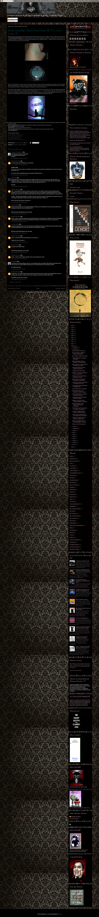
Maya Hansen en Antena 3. (78, 350)
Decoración (73, 475)
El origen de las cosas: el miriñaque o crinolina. (82, 637)
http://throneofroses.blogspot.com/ (15, 134)
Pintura (71, 532)
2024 (72, 325)
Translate (72, 196)
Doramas (72, 477)
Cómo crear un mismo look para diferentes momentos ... (80, 415)
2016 (72, 335)
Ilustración (72, 496)
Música (71, 527)
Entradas (11, 18)
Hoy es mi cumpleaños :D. (82, 618)
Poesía (71, 535)
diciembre (75, 347)
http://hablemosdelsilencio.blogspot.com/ (16, 139)
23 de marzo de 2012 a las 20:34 (18, 279)
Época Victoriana (74, 485)
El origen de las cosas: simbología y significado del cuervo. (83, 581)
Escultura (72, 487)
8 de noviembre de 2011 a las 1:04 (19, 233)
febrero (74, 442)
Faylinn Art (14, 177)
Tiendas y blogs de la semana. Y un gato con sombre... (79, 408)
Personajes (72, 530)
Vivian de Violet (15, 205)
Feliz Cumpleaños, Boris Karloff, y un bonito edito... (79, 361)
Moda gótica (73, 523)
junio (73, 434)
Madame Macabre (15, 161)
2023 (72, 327)
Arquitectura (73, 458)
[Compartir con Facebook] (37, 143)
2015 (72, 337)
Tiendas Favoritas (74, 549)
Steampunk (72, 542)
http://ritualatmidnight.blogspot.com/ (15, 135)
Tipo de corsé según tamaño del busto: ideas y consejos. (83, 627)
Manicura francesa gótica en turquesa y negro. (79, 376)
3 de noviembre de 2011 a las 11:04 (19, 164)
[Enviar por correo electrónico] (33, 143)
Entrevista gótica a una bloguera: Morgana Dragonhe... (78, 405)
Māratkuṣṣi (14, 261)
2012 (72, 343)
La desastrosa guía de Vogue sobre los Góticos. (79, 398)
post (81, 688)
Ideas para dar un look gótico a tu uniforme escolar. (80, 365)
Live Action (72, 501)
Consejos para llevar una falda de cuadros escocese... (79, 383)
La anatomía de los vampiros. (79, 388)
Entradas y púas (74, 480)
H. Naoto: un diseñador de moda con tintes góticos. (79, 412)
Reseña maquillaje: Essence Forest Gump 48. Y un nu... (79, 421)
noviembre (75, 349)
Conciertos (72, 465)
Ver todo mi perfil (74, 818)
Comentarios (12, 21)
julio (73, 432)
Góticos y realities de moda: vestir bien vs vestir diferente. (83, 570)
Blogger (60, 914)
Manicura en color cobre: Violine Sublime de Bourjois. (79, 401)
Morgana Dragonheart (17, 152)
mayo (73, 436)
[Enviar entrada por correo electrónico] (30, 142)
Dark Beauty (40, 90)
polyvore (72, 537)
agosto (74, 430)
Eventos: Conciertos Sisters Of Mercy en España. (79, 373)
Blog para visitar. (17, 144)
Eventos (72, 492)
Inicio (38, 288)
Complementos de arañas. (78, 370)
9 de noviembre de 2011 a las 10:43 (19, 258)
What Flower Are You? (75, 759)
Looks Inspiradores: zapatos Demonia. (79, 358)
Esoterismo (72, 489)
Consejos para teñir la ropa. (82, 561)
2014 (72, 339)
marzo (74, 440)
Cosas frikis (72, 468)
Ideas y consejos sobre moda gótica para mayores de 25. (83, 647)
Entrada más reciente (14, 288)
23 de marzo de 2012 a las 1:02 (18, 269)
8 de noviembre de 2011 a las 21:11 (19, 252)
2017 (72, 333)
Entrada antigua (60, 288)
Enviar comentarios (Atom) (39, 292)
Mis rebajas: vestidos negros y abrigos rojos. (83, 609)
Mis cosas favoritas (74, 516)
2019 (72, 329)
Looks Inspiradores (74, 504)
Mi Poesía (72, 511)
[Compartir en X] (35, 143)
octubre (74, 426)
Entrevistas (72, 482)
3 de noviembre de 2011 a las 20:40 (19, 175)
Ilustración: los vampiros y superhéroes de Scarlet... (78, 379)
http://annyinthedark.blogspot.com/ (15, 137)
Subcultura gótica (74, 544)
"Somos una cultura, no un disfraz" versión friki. (78, 418)
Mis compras (73, 513)
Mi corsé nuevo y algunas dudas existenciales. (78, 353)
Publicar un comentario (15, 282)
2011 (72, 345)
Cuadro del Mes (73, 470)
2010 (72, 447)
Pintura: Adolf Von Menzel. (79, 424)
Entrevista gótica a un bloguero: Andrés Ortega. (79, 391)
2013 (72, 341)
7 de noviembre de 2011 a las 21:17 (19, 221)
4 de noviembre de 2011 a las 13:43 (19, 202)
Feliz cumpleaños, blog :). (82, 599)
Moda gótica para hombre (76, 525)
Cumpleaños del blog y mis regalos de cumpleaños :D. (82, 590)
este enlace (85, 705)
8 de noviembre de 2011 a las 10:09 (19, 242)
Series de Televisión (75, 539)
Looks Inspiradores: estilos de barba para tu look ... (79, 394)
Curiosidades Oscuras (75, 473)
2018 (72, 331)
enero (74, 444)
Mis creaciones (73, 518)
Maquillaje (23, 144)
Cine (71, 463)
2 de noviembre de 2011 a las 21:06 (19, 158)
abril (73, 438)
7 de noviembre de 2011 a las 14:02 (19, 213)
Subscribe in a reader (75, 187)
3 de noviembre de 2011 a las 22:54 (19, 186)
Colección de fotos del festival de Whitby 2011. (79, 386)
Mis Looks (72, 520)
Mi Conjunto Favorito (75, 508)
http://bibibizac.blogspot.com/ (14, 138)
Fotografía (72, 494)
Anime (71, 456)
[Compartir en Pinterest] (38, 143)
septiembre (75, 428)
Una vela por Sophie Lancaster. (80, 356)
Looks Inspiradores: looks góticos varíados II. (78, 368)
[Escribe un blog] (34, 143)
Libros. (71, 499)
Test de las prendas (74, 547)
